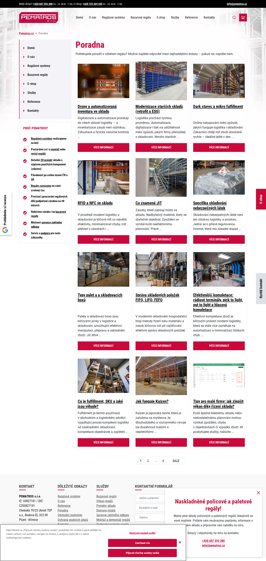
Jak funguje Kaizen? (152, 401)
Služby (175, 17)
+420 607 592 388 (43, 3)
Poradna (63, 510)
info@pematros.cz (237, 3)
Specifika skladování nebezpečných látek (210, 205)
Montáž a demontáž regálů (113, 520)
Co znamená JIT (149, 203)
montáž (55, 149)
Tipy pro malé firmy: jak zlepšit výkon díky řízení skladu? (218, 404)
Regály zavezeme (41, 186)
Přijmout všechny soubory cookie (142, 552)
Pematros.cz (26, 33)
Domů (79, 17)
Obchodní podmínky (70, 515)
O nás (92, 17)
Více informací (103, 147)
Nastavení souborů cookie (142, 533)
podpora (45, 233)
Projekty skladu (106, 506)
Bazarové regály (141, 17)
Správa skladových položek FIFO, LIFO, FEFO (157, 297)
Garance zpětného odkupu (112, 515)
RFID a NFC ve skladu (95, 203)
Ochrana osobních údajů (73, 520)
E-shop (161, 17)
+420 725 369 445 (92, 3)
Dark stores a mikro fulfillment (218, 106)
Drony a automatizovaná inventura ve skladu (97, 109)
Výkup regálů (104, 501)
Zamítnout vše (142, 543)
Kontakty (209, 17)
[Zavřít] (180, 542)
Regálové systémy (113, 17)
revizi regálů (38, 153)
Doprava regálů (105, 510)
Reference (191, 17)
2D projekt (46, 160)
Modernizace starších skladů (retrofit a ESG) (159, 109)
